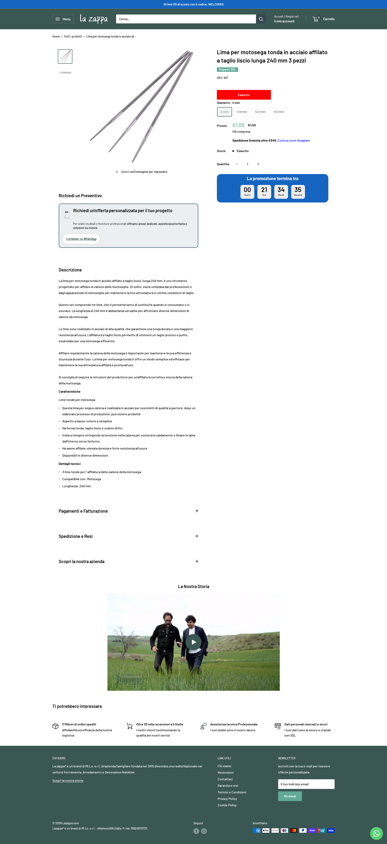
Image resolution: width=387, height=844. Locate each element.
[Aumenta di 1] (258, 164)
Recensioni (226, 772)
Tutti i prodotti (73, 36)
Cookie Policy (227, 805)
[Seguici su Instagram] (204, 831)
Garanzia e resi (228, 785)
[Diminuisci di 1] (237, 164)
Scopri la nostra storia (67, 780)
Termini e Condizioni (232, 792)
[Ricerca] (261, 19)
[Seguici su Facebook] (196, 831)
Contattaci (225, 779)
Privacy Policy (227, 798)
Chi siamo (224, 766)
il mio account (284, 21)
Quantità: (223, 164)
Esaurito (244, 95)
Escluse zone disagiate (294, 140)
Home (56, 36)
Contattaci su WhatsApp (81, 239)
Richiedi (290, 796)
